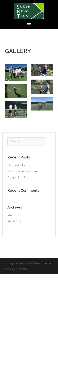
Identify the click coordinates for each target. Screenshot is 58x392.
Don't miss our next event (22, 171)
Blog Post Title (16, 165)
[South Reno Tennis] (29, 11)
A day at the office (18, 177)
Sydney (6, 268)
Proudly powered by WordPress (21, 263)
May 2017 (13, 215)
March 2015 (14, 221)
